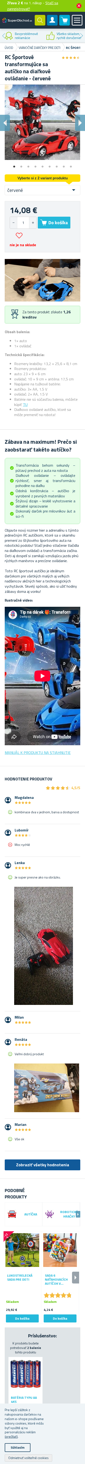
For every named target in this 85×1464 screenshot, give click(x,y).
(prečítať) (11, 1436)
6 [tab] (49, 165)
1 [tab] (14, 165)
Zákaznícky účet (52, 24)
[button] (32, 222)
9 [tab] (70, 165)
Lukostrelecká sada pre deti (19, 1278)
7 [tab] (56, 165)
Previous (3, 36)
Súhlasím (18, 1447)
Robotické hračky (69, 1214)
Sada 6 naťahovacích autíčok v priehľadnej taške (60, 1279)
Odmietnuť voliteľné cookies (28, 1457)
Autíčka (30, 1214)
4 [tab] (35, 165)
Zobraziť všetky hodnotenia (42, 1165)
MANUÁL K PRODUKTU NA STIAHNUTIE (38, 752)
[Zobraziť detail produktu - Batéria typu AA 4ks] (25, 1374)
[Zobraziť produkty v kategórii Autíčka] (12, 1214)
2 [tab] (21, 165)
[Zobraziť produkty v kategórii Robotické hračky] (49, 1214)
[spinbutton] (23, 222)
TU (25, 404)
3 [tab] (28, 165)
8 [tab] (63, 165)
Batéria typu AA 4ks (24, 1400)
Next (81, 36)
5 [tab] (42, 165)
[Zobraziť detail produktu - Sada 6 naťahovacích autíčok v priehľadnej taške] (60, 1250)
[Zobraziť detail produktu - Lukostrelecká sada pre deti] (22, 1250)
